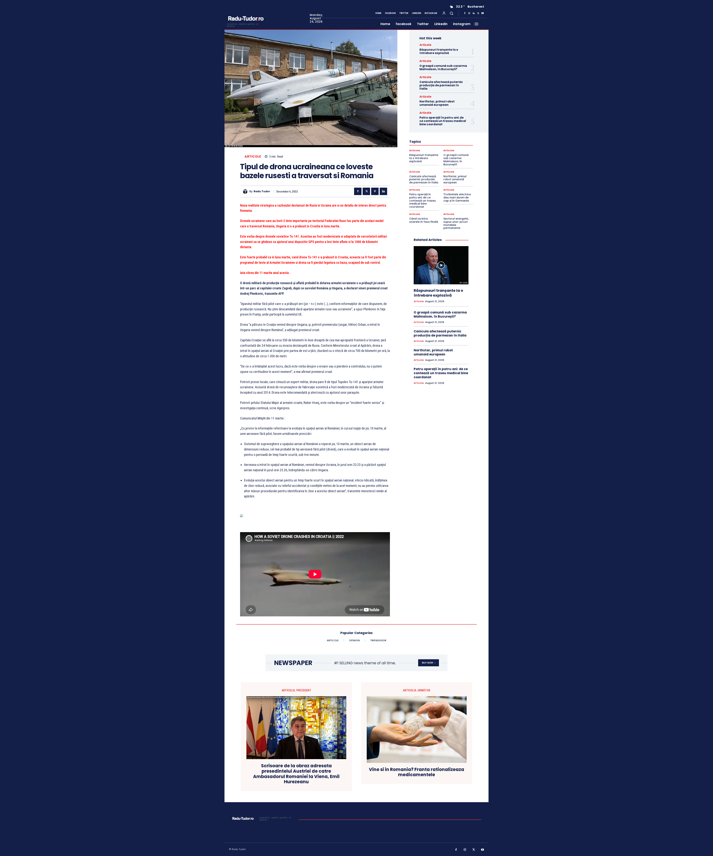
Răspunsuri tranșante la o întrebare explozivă (438, 51)
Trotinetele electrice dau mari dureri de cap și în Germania (457, 197)
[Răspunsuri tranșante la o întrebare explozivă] (441, 265)
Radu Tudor (262, 191)
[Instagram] (469, 13)
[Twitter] (478, 13)
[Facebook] (465, 13)
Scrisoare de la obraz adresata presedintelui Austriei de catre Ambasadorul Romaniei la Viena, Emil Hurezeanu (296, 774)
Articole (253, 156)
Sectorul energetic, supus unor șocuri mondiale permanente (456, 223)
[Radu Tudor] (246, 191)
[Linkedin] (473, 13)
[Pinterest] (375, 191)
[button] (451, 13)
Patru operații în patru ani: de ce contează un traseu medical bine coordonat (442, 121)
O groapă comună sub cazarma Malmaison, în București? (443, 67)
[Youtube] (482, 13)
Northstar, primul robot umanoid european (437, 103)
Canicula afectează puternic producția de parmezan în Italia (441, 85)
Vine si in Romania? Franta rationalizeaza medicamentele (416, 772)
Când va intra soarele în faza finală (423, 220)
